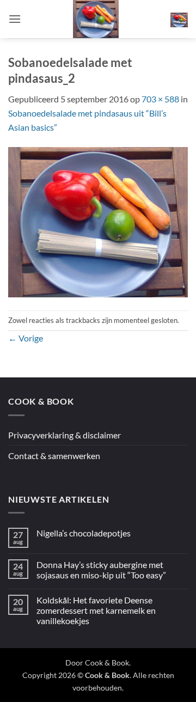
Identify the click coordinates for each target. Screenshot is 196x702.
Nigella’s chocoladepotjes (83, 533)
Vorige (25, 338)
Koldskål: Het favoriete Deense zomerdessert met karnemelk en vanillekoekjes (96, 610)
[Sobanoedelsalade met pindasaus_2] (98, 221)
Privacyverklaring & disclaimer (64, 435)
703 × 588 (160, 99)
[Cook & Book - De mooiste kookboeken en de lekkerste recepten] (95, 19)
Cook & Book (107, 662)
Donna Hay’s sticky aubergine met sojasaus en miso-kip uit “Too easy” (101, 569)
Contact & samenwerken (54, 455)
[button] (14, 18)
